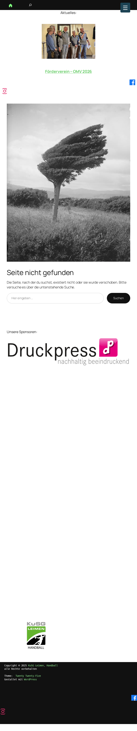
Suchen (118, 298)
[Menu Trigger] (125, 8)
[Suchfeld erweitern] (30, 5)
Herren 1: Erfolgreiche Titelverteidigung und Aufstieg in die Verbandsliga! (68, 69)
